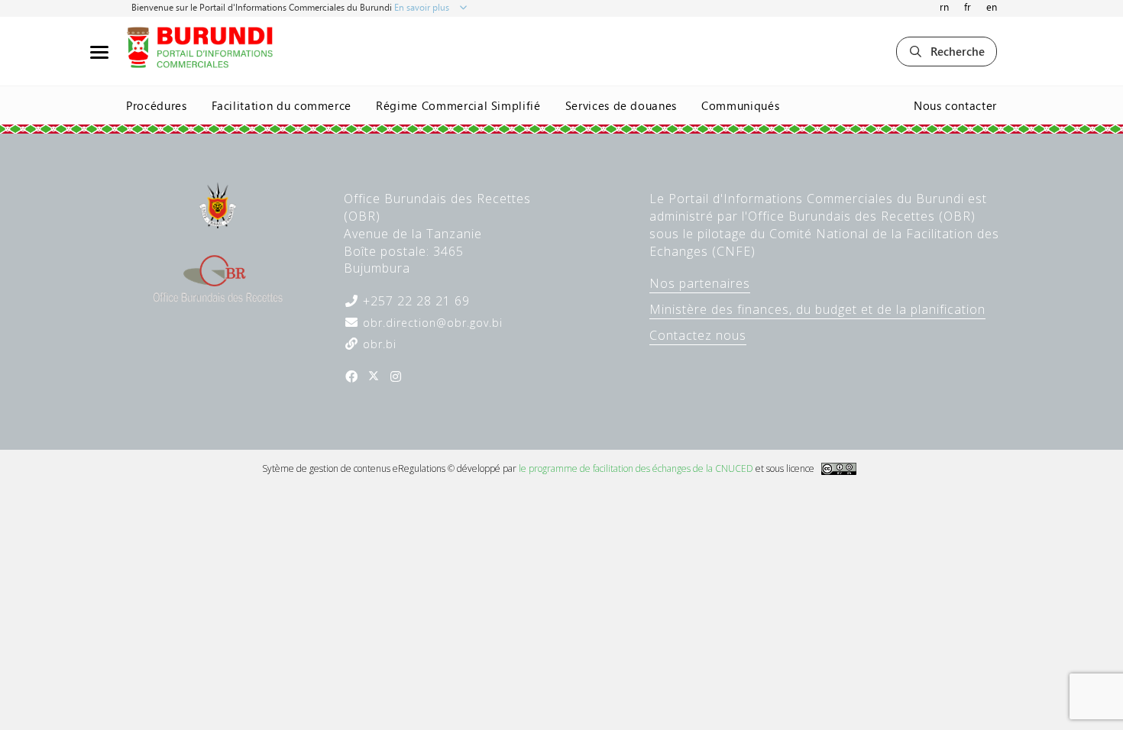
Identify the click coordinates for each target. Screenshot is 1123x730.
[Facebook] (351, 376)
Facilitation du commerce (282, 105)
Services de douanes (621, 105)
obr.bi (377, 344)
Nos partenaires (699, 283)
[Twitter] (373, 376)
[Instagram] (395, 376)
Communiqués (740, 105)
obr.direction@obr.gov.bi (431, 322)
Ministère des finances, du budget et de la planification (817, 309)
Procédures (156, 105)
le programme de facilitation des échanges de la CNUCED (636, 468)
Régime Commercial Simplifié (458, 105)
